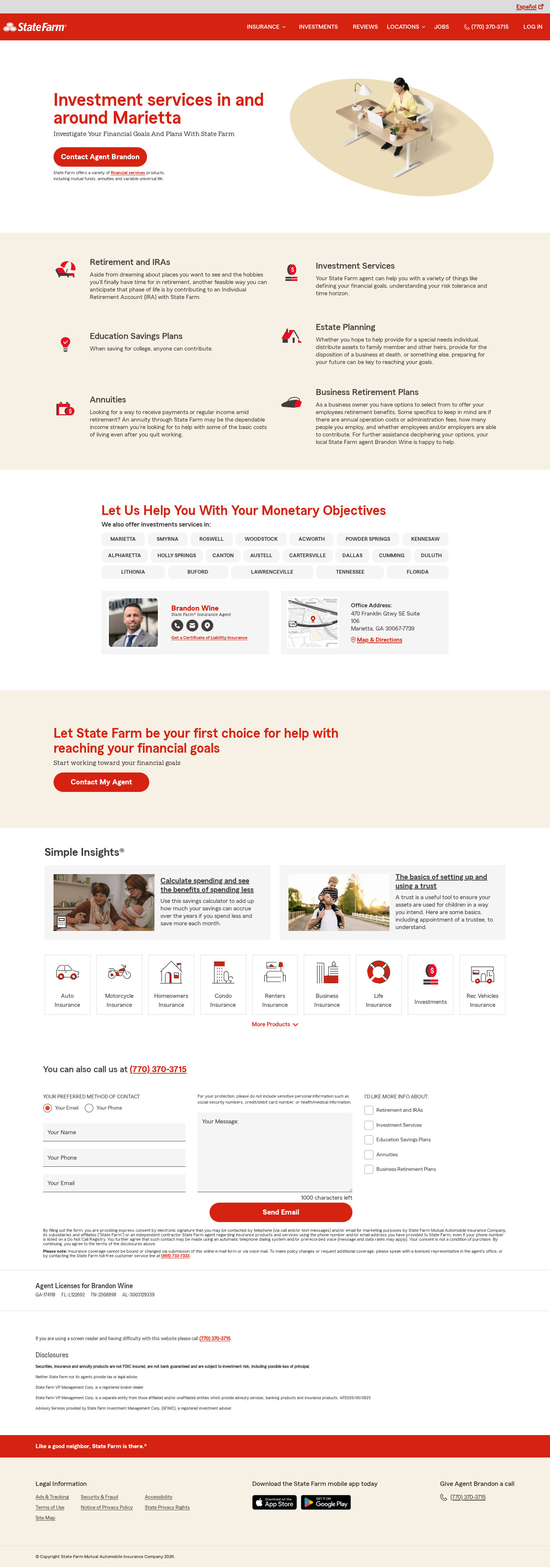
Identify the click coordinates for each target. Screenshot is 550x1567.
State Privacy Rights (167, 1507)
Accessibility (158, 1497)
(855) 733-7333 (175, 1255)
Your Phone (109, 1108)
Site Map (45, 1518)
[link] (35, 26)
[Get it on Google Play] (326, 1502)
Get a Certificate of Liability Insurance (209, 637)
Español (526, 7)
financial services (128, 172)
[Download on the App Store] (274, 1502)
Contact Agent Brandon (100, 157)
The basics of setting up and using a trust (441, 881)
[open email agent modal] (192, 626)
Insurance (263, 27)
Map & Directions (379, 640)
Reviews (365, 27)
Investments (318, 27)
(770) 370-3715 (489, 27)
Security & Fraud (99, 1497)
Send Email (281, 1212)
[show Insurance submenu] (282, 27)
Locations (403, 27)
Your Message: (220, 1122)
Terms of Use (50, 1507)
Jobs (441, 27)
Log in (533, 27)
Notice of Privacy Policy (107, 1507)
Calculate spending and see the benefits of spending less (207, 885)
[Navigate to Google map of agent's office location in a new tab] (207, 626)
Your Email (67, 1108)
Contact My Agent (101, 782)
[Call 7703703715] (177, 626)
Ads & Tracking (52, 1497)
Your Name (62, 1132)
